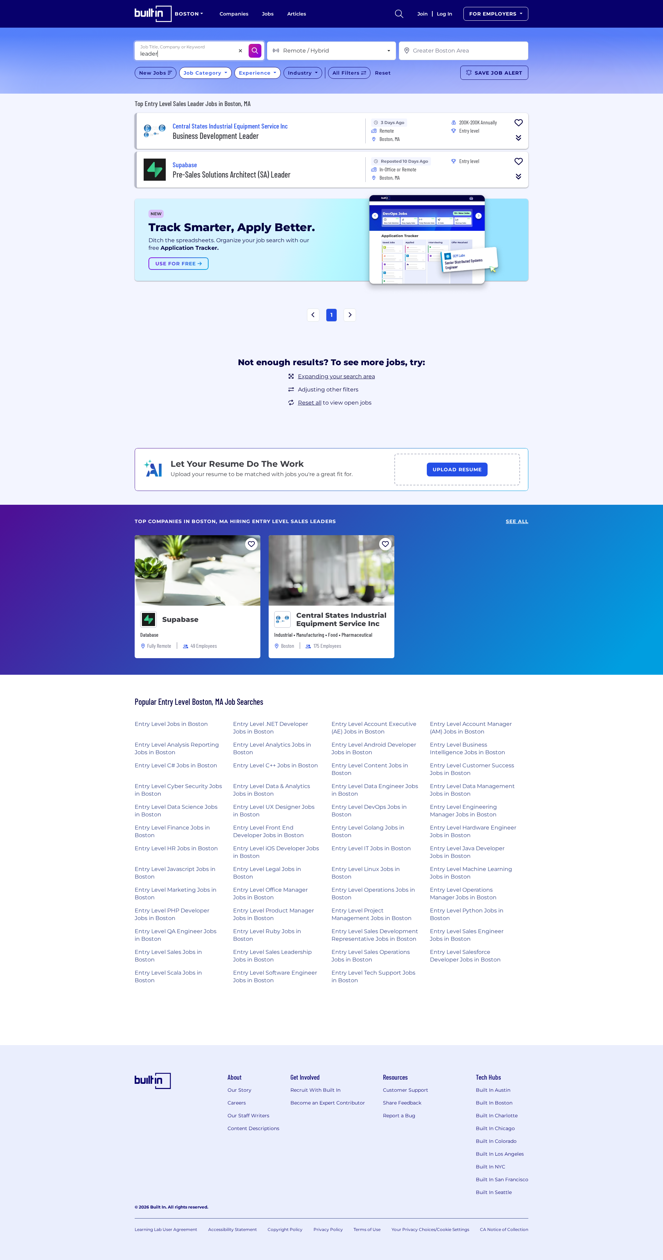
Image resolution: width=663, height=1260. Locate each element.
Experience (255, 73)
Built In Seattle (494, 1192)
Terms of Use (367, 1229)
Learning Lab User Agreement (166, 1229)
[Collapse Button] (519, 138)
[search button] (399, 14)
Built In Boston (494, 1103)
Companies (234, 14)
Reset (383, 73)
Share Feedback (402, 1103)
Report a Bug (399, 1115)
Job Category (203, 73)
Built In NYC (490, 1167)
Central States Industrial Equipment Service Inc (341, 619)
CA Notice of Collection (504, 1229)
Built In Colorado (496, 1141)
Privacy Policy (328, 1229)
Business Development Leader (216, 136)
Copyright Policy (285, 1229)
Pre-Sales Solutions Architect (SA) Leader (231, 174)
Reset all (309, 402)
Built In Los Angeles (500, 1154)
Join (422, 14)
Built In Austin (493, 1090)
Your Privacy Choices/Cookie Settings (430, 1229)
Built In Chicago (495, 1128)
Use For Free (176, 263)
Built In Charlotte (497, 1115)
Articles (296, 14)
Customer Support (405, 1090)
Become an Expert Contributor (327, 1103)
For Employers (493, 14)
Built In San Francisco (502, 1179)
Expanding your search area (336, 376)
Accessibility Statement (232, 1229)
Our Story (239, 1090)
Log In (444, 14)
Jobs (267, 14)
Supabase (180, 619)
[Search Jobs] (255, 51)
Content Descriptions (253, 1128)
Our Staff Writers (248, 1115)
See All (517, 521)
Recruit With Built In (315, 1090)
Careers (237, 1103)
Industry (301, 73)
